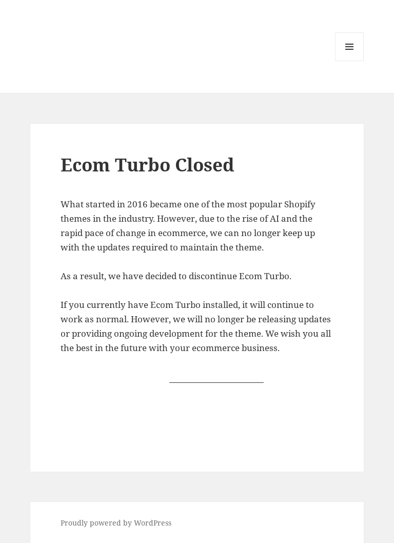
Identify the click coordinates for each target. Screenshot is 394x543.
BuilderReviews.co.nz (216, 376)
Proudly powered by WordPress (116, 523)
